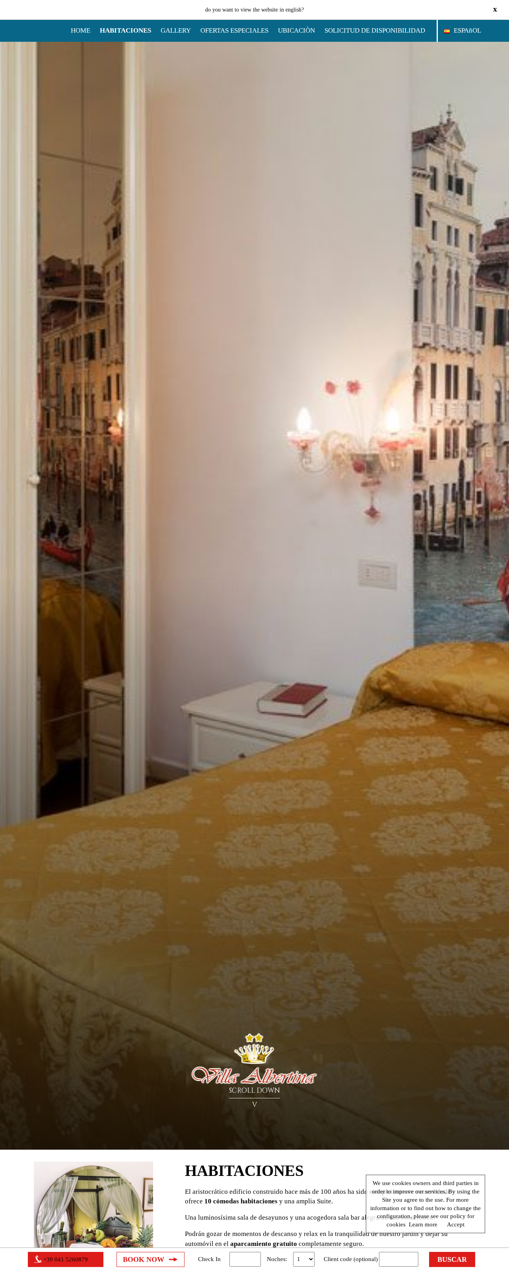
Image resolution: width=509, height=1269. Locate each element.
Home (80, 30)
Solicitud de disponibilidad (374, 30)
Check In (209, 1259)
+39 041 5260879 (65, 1259)
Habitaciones (125, 30)
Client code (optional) (351, 1259)
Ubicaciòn (296, 30)
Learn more (423, 1224)
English (293, 10)
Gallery (176, 30)
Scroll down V (254, 1097)
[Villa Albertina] (255, 1060)
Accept (455, 1224)
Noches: (277, 1259)
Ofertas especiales (234, 30)
